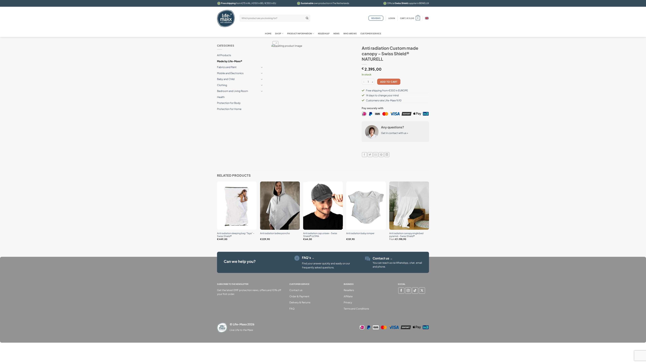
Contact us (383, 258)
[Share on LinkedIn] (386, 154)
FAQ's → (308, 257)
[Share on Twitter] (370, 154)
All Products (224, 55)
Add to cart (388, 81)
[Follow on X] (422, 290)
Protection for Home (229, 108)
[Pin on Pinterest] (381, 154)
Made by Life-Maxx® (229, 61)
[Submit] (307, 18)
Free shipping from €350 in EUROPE (387, 90)
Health (221, 96)
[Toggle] (262, 67)
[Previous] (217, 213)
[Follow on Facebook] (401, 290)
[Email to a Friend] (375, 154)
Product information (299, 33)
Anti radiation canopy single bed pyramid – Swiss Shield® (406, 234)
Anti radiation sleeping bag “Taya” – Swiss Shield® (235, 234)
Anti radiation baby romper (360, 233)
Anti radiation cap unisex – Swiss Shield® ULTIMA (320, 234)
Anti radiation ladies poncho (275, 233)
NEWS (336, 33)
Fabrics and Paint (227, 67)
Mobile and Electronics (230, 73)
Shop (278, 33)
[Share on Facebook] (364, 154)
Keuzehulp (324, 33)
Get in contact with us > (394, 132)
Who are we (350, 33)
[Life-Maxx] (226, 18)
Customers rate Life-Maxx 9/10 (384, 100)
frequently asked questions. (318, 267)
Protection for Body (229, 102)
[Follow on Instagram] (408, 290)
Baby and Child (226, 78)
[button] (391, 18)
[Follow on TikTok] (415, 290)
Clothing (222, 85)
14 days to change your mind (382, 95)
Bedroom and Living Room (232, 90)
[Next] (428, 213)
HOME (268, 33)
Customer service (370, 33)
